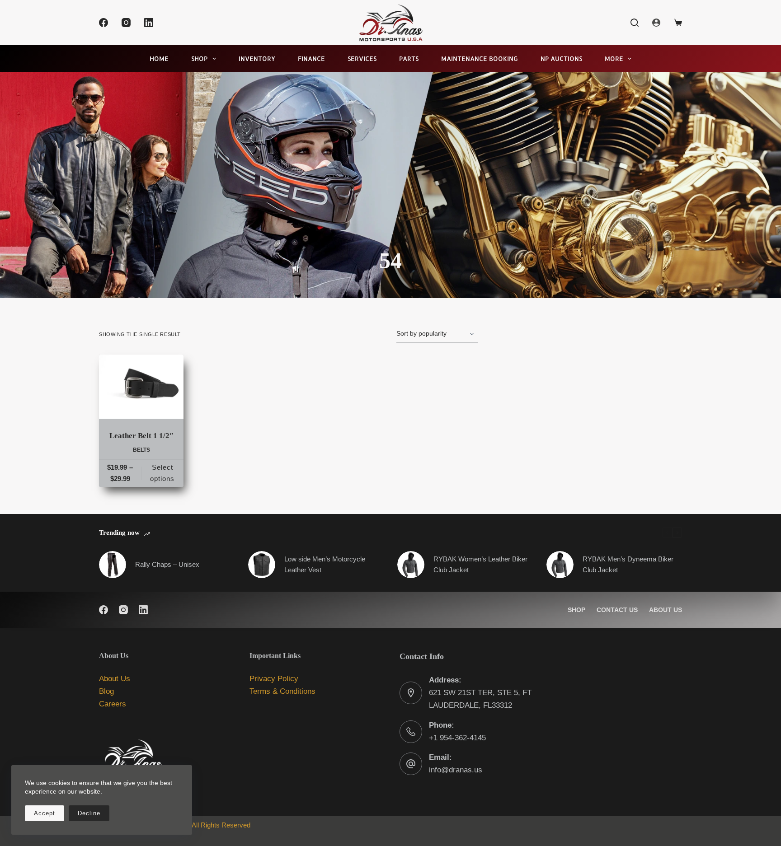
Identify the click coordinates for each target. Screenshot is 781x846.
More (614, 58)
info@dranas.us (455, 770)
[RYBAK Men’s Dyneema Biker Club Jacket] (560, 564)
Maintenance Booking (479, 58)
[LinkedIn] (148, 22)
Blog (106, 691)
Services (362, 58)
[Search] (634, 23)
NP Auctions (561, 58)
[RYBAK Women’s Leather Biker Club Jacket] (410, 564)
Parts (409, 58)
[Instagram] (126, 22)
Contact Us (617, 609)
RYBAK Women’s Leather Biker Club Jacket (480, 564)
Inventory (257, 58)
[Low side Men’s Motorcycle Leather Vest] (261, 564)
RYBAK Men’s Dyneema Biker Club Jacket (628, 564)
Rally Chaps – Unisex (167, 564)
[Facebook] (103, 22)
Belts (141, 450)
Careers (112, 704)
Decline (89, 813)
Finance (311, 58)
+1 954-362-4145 (457, 738)
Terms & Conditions (282, 691)
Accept (44, 813)
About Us (665, 609)
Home (159, 58)
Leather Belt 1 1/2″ (141, 435)
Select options (162, 472)
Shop (199, 58)
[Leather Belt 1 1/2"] (141, 387)
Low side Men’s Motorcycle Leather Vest (324, 564)
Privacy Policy (273, 678)
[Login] (656, 23)
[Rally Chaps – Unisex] (112, 564)
